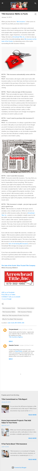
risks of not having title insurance (18, 243)
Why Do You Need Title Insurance (12, 319)
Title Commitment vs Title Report (14, 399)
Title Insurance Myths (8, 312)
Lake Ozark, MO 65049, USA (15, 323)
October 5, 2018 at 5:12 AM (26, 345)
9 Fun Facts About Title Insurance (14, 444)
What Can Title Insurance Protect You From (15, 315)
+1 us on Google (6, 299)
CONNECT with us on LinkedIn (10, 297)
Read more (32, 415)
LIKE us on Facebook (7, 292)
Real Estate (18, 351)
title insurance (21, 21)
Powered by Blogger (20, 467)
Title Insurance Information (25, 308)
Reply (11, 341)
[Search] (35, 3)
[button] (35, 14)
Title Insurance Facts (8, 308)
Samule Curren (14, 345)
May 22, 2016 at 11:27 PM (25, 329)
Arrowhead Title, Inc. (19, 37)
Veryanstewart (13, 329)
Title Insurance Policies (25, 312)
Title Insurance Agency (16, 337)
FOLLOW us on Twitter (8, 294)
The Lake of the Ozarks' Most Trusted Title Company (18, 265)
